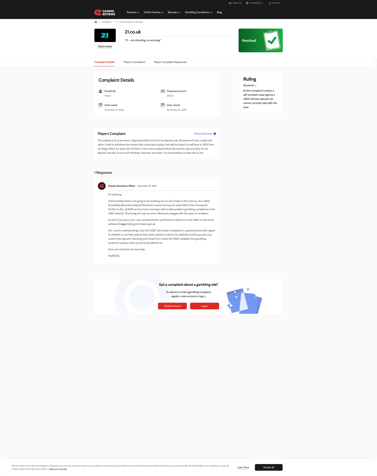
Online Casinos (152, 12)
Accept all (268, 467)
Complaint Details (104, 62)
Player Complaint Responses (170, 62)
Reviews (131, 12)
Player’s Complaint (134, 62)
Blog (219, 12)
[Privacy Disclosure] (214, 133)
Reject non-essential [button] (58, 469)
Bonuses (172, 12)
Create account (172, 306)
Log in (204, 306)
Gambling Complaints (197, 12)
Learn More (243, 467)
